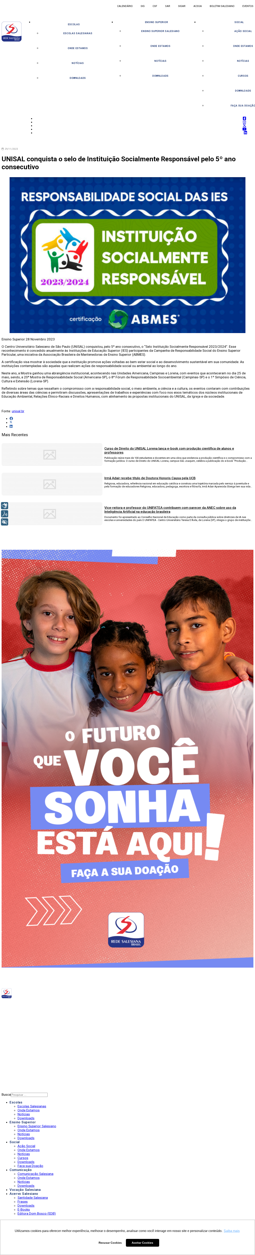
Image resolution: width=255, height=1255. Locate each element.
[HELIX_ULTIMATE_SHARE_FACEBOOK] (11, 418)
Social (15, 1142)
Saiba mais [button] (232, 1231)
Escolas (74, 24)
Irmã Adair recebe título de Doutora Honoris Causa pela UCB (150, 478)
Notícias (78, 63)
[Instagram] (60, 1004)
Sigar (181, 6)
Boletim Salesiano (222, 6)
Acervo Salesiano (24, 1194)
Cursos (23, 1158)
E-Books (24, 1210)
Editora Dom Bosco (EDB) (37, 1213)
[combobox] (29, 1095)
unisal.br (18, 411)
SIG (143, 6)
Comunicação (21, 1170)
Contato (16, 1067)
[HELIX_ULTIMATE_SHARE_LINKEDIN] (11, 426)
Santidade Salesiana (33, 1198)
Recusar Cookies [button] (110, 1242)
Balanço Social (22, 1030)
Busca (6, 1095)
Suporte (16, 1062)
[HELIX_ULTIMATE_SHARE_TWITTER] (11, 422)
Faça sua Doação (30, 1166)
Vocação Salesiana (25, 1190)
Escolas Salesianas (77, 33)
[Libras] (4, 505)
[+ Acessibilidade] (4, 522)
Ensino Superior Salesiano (160, 31)
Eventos (247, 6)
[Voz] (4, 513)
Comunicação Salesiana (35, 1174)
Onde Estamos (78, 48)
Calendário (125, 6)
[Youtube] (67, 1004)
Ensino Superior (156, 22)
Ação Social (26, 1146)
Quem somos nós (23, 1024)
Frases (23, 1202)
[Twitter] (63, 1004)
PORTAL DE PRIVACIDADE (27, 1052)
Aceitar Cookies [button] (142, 1242)
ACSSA (197, 6)
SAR (167, 6)
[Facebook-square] (56, 1004)
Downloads (78, 78)
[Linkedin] (70, 1004)
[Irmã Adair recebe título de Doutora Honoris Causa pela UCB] (52, 494)
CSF (155, 6)
